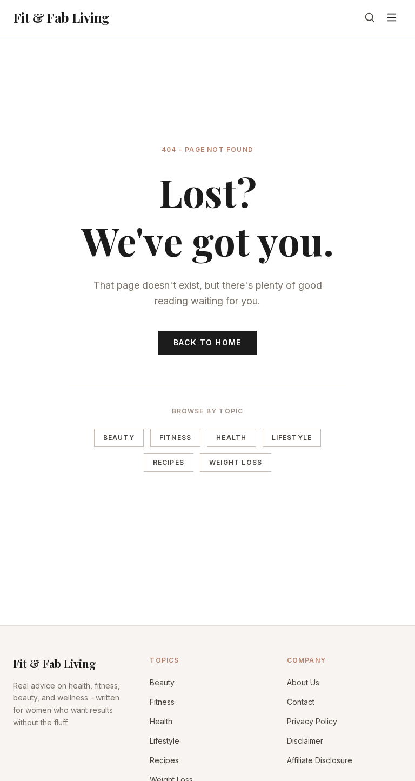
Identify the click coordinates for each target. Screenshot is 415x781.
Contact (300, 701)
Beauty (119, 437)
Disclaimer (305, 740)
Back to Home (207, 342)
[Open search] (369, 17)
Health (231, 437)
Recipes (168, 462)
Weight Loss (235, 462)
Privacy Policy (312, 721)
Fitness (175, 437)
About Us (303, 682)
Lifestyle (292, 437)
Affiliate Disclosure (319, 760)
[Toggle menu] (391, 17)
